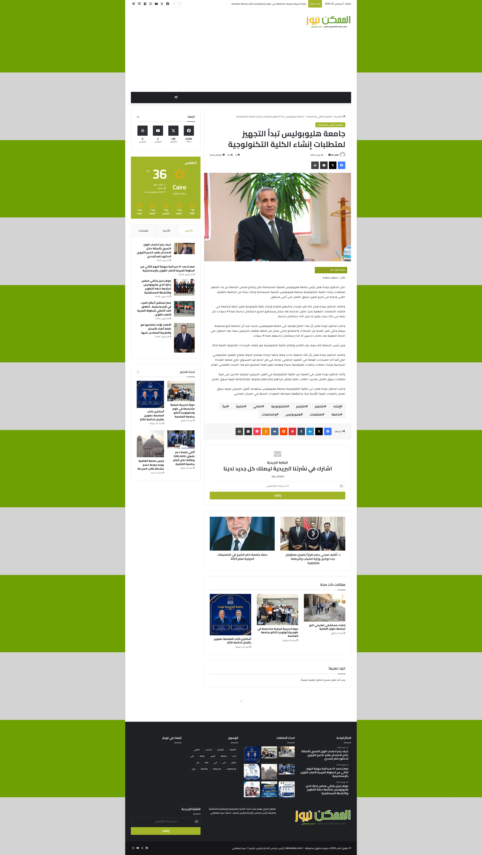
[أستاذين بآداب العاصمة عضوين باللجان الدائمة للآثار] (230, 614)
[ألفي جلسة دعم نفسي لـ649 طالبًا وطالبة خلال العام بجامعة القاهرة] (181, 439)
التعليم (301, 406)
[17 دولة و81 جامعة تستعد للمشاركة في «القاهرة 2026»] (287, 789)
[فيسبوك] (341, 165)
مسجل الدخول (323, 680)
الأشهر (189, 230)
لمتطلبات (316, 414)
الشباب (208, 750)
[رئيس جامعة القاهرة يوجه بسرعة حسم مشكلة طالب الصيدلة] (150, 443)
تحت (234, 756)
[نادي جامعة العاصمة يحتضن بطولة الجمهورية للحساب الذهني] (252, 789)
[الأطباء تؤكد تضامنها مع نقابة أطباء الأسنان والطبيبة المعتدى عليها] (184, 338)
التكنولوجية (279, 406)
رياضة (202, 756)
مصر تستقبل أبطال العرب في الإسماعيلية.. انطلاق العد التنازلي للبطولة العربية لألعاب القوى (154, 308)
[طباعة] (315, 165)
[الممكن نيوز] (328, 22)
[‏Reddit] (283, 431)
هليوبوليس (292, 414)
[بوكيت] (257, 431)
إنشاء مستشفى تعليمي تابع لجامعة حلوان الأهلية (327, 627)
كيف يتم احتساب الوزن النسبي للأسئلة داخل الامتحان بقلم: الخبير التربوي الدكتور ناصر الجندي (154, 250)
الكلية (240, 406)
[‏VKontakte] (274, 431)
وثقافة (204, 769)
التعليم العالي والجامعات (319, 116)
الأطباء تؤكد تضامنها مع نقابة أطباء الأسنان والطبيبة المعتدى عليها (156, 328)
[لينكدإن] (310, 431)
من (197, 762)
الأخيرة (167, 230)
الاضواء (232, 750)
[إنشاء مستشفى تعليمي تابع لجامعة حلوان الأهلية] (324, 608)
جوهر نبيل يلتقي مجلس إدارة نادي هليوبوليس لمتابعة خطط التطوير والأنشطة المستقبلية (156, 286)
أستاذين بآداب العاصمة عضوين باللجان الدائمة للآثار (280, 4)
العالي (257, 406)
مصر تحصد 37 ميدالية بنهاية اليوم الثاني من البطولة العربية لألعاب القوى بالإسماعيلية (167, 268)
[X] (332, 165)
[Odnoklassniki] (266, 431)
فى (224, 762)
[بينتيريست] (292, 431)
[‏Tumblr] (301, 431)
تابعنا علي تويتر (172, 738)
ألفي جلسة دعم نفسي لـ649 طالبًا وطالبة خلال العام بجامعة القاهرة (184, 458)
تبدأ (224, 406)
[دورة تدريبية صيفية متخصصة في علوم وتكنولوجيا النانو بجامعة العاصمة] (277, 609)
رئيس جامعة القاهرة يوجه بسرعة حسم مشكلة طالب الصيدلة (150, 464)
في (215, 762)
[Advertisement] (241, 63)
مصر (206, 762)
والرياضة (217, 769)
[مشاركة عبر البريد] (324, 165)
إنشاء (336, 406)
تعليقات (143, 230)
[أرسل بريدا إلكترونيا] (329, 155)
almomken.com (294, 848)
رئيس (212, 756)
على (192, 756)
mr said (335, 155)
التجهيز (319, 406)
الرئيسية (338, 116)
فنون (233, 762)
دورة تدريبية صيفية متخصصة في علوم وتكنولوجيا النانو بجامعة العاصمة (277, 632)
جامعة (335, 414)
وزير (193, 769)
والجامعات (269, 414)
